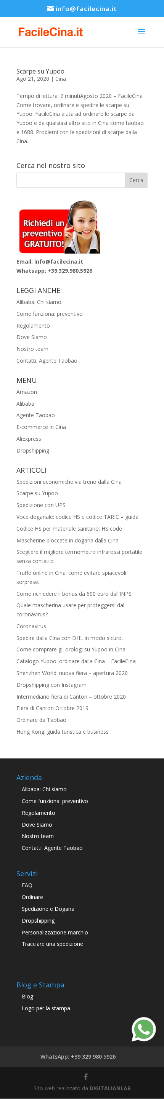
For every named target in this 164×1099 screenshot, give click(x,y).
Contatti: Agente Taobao (46, 360)
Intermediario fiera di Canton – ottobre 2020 (71, 696)
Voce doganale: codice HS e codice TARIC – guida (77, 516)
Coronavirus (31, 626)
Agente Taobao (35, 415)
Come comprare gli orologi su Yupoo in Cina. (71, 649)
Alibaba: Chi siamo (38, 302)
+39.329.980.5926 (70, 270)
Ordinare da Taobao (41, 719)
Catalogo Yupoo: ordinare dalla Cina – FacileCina (76, 661)
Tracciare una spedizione (52, 943)
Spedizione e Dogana (48, 908)
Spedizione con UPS (41, 505)
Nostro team (32, 348)
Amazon (26, 391)
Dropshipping (32, 450)
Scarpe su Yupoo (40, 71)
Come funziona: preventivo (49, 313)
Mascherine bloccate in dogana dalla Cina (67, 540)
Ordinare (32, 897)
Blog (27, 996)
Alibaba (25, 403)
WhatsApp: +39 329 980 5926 (78, 1056)
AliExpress (28, 438)
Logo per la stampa (46, 1008)
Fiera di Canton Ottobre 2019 (52, 708)
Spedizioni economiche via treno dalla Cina (69, 481)
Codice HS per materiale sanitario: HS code (69, 528)
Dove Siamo (31, 337)
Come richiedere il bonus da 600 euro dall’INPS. (74, 593)
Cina (60, 78)
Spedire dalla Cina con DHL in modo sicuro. (69, 637)
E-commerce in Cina (41, 426)
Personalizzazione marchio (55, 932)
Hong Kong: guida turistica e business (62, 731)
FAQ (27, 885)
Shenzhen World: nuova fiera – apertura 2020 (72, 673)
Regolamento (33, 325)
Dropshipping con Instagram (51, 684)
